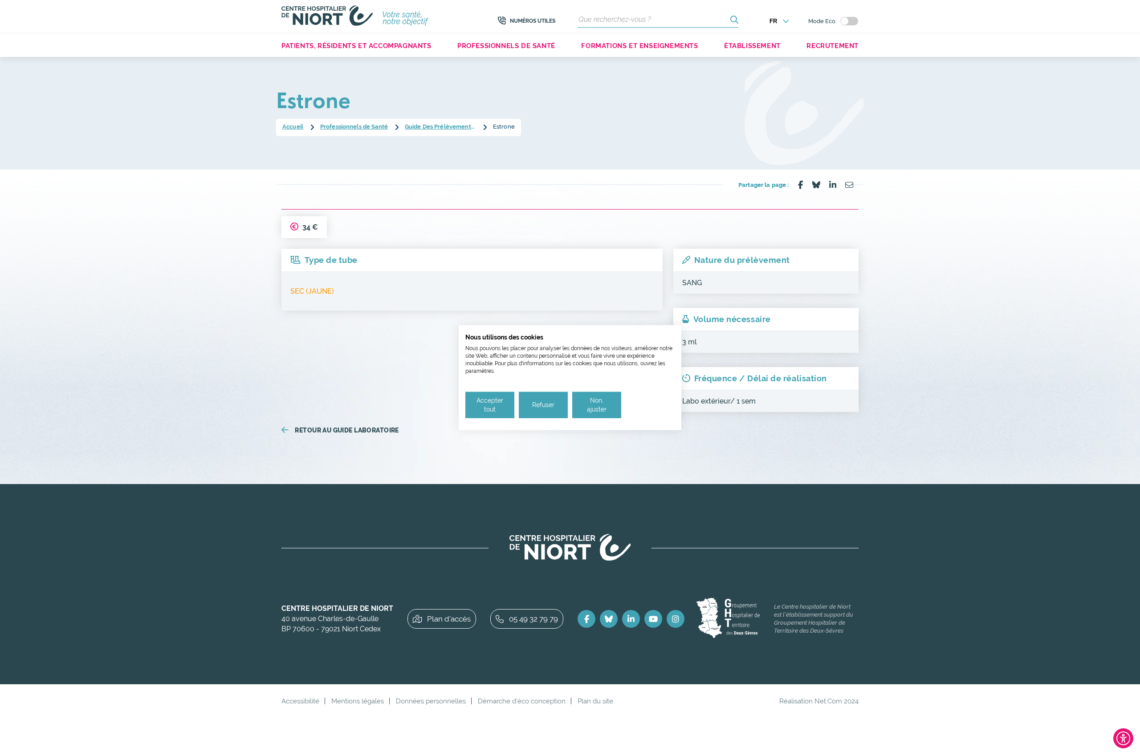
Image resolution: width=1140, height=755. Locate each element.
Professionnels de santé (506, 45)
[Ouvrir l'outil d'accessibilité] (1123, 738)
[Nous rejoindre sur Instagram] (675, 619)
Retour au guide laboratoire (347, 430)
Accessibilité (300, 701)
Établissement (752, 45)
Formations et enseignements (639, 45)
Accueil (292, 126)
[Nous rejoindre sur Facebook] (586, 619)
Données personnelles (431, 701)
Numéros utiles (532, 21)
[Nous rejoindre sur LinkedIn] (631, 619)
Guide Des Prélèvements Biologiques (440, 126)
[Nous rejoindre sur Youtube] (653, 619)
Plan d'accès (449, 618)
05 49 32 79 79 (533, 618)
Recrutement (832, 45)
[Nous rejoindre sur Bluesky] (609, 619)
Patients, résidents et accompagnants (356, 45)
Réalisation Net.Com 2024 (819, 701)
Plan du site (595, 701)
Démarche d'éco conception (522, 701)
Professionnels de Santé (354, 126)
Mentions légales (357, 701)
